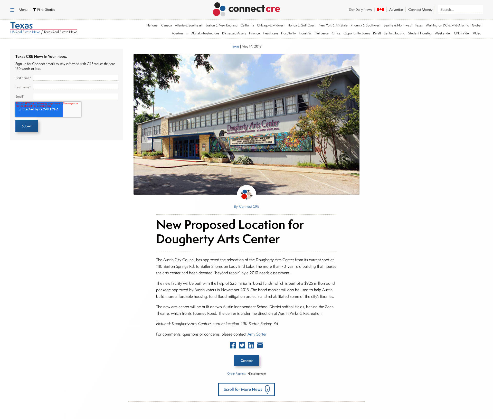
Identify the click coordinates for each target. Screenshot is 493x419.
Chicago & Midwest (271, 25)
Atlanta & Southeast (188, 25)
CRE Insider (462, 33)
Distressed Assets (234, 33)
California (247, 25)
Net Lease (322, 33)
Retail (377, 33)
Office (336, 33)
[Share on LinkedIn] (251, 346)
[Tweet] (242, 346)
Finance (254, 33)
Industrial (305, 33)
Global (476, 25)
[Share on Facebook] (233, 346)
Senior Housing (394, 33)
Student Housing (420, 33)
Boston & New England (221, 25)
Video (477, 33)
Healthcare (270, 33)
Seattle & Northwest (398, 25)
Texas (419, 25)
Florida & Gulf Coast (302, 25)
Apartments (180, 33)
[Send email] (260, 346)
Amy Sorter (257, 334)
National (152, 25)
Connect (247, 360)
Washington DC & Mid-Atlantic (447, 25)
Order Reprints (236, 373)
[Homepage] (246, 8)
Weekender (443, 33)
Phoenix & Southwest (366, 25)
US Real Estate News (25, 32)
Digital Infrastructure (205, 33)
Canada (166, 25)
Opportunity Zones (357, 33)
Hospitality (288, 33)
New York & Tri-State (333, 25)
